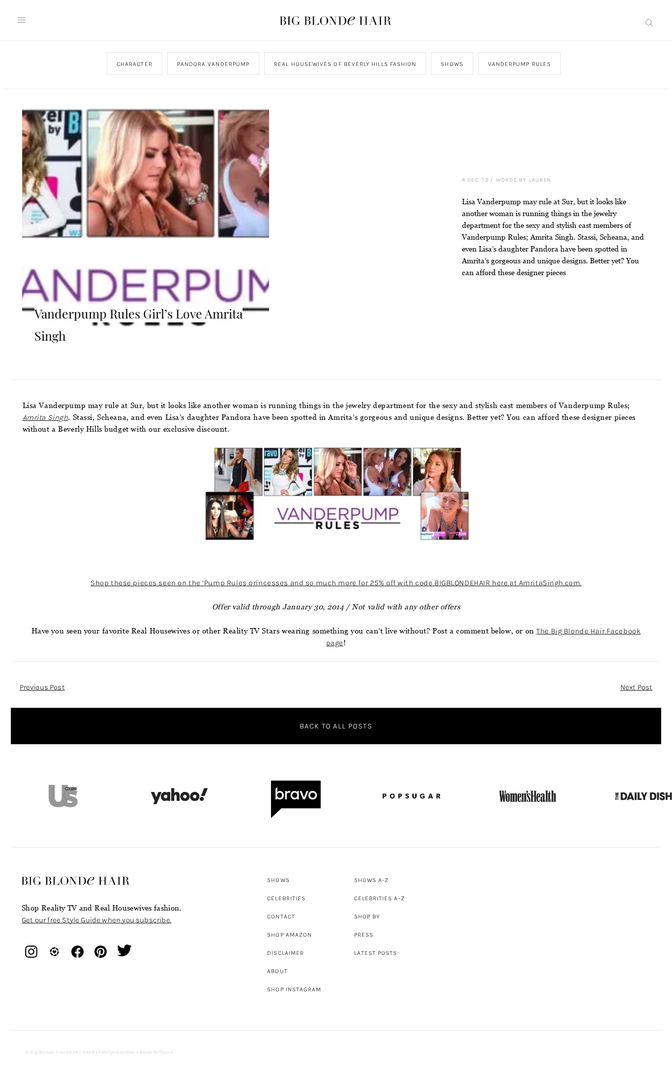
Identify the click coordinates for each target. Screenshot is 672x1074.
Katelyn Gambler (116, 1052)
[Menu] (22, 20)
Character (134, 64)
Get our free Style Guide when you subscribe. (96, 920)
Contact (281, 916)
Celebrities (286, 898)
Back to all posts (336, 726)
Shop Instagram (294, 989)
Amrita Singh (45, 417)
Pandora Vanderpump (213, 64)
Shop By (367, 916)
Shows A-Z (371, 880)
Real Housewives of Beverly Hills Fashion (345, 64)
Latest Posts (375, 952)
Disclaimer (285, 952)
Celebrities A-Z (379, 898)
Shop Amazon (289, 934)
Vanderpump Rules (519, 64)
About (277, 971)
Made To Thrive (156, 1052)
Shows (452, 64)
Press (363, 934)
